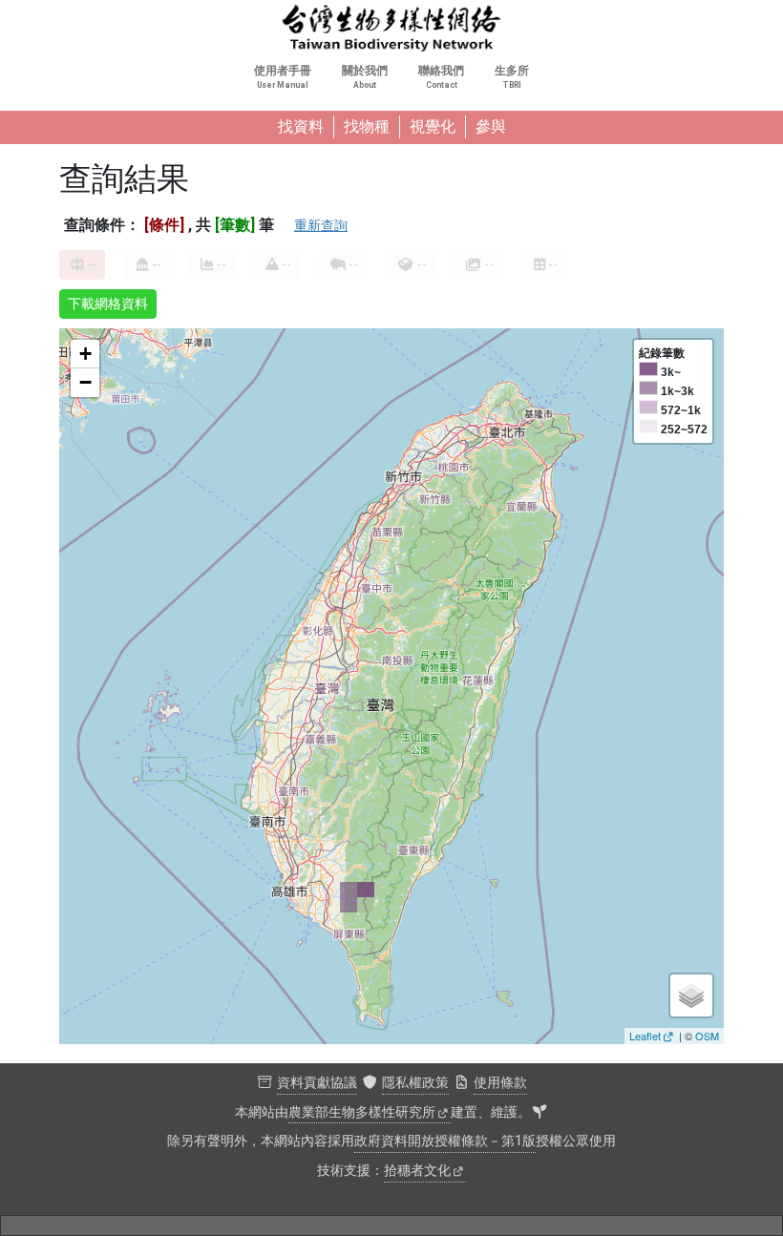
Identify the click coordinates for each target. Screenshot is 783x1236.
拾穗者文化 (417, 1171)
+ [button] (85, 354)
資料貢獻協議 (317, 1083)
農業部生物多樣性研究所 (361, 1112)
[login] (539, 1112)
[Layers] (691, 995)
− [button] (85, 382)
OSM (707, 1035)
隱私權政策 (415, 1083)
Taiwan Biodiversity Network (391, 28)
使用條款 (500, 1083)
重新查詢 (321, 225)
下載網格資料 (108, 303)
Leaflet (645, 1035)
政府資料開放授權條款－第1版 (445, 1141)
